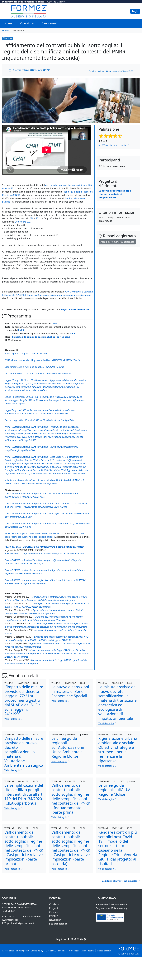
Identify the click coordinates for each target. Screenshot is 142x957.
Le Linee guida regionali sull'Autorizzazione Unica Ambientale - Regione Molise (68, 747)
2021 (38, 218)
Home (8, 23)
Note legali (74, 950)
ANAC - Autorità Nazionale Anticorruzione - (46, 433)
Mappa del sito (104, 950)
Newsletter (55, 919)
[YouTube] (81, 939)
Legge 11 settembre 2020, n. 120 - (45, 400)
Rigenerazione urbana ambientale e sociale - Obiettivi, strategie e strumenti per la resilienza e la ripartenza (117, 749)
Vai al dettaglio (12, 718)
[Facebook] (75, 939)
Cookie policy (37, 950)
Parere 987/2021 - (44, 553)
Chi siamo (54, 904)
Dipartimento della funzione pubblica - (34, 366)
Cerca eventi (50, 23)
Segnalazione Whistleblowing (111, 908)
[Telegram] (84, 939)
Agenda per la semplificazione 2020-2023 (26, 353)
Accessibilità (8, 950)
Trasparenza (106, 897)
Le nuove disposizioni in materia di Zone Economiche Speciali (70, 691)
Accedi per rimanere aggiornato (117, 241)
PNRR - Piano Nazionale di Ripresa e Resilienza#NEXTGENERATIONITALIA (42, 360)
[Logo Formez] (29, 11)
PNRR (21, 330)
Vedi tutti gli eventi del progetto (119, 880)
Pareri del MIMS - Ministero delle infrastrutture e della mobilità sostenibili (44, 546)
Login (135, 11)
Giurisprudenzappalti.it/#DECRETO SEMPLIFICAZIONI (32, 533)
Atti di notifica (88, 950)
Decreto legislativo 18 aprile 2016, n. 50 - (39, 420)
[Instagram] (72, 939)
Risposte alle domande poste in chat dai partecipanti (41, 336)
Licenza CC (50, 950)
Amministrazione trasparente (111, 904)
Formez (55, 897)
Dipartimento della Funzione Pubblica (23, 1)
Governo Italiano (56, 1)
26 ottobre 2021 (23, 221)
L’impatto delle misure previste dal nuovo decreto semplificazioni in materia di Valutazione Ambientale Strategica (23, 752)
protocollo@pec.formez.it (20, 923)
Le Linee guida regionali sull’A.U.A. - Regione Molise (116, 790)
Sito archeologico (58, 923)
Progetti (53, 908)
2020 (30, 218)
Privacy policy (22, 950)
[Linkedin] (69, 939)
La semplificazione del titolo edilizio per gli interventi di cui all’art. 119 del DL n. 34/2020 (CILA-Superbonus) (23, 794)
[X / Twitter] (77, 939)
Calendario (27, 23)
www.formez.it (10, 919)
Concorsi (54, 912)
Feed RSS (62, 950)
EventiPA (53, 915)
